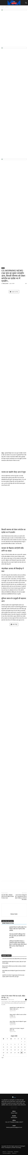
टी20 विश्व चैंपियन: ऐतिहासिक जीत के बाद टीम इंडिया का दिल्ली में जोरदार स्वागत (7, 896)
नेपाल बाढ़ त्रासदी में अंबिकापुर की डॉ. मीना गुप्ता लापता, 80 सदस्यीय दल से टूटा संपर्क (17, 935)
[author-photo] (14, 912)
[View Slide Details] (14, 629)
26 (11, 1052)
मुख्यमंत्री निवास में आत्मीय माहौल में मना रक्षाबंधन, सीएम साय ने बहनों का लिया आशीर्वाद (17, 928)
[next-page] (5, 951)
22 (21, 1050)
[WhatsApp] (12, 286)
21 (18, 1050)
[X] (6, 286)
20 (15, 1050)
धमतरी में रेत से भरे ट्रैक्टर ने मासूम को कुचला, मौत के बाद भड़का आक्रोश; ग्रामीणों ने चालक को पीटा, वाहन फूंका (13, 976)
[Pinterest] (9, 286)
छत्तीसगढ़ (7, 6)
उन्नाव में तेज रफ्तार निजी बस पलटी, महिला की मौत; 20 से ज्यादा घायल (14, 958)
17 (3, 1050)
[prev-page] (2, 951)
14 (18, 1047)
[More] (16, 286)
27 (15, 1052)
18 (7, 1050)
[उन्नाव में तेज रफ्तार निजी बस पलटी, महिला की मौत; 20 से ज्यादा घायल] (14, 988)
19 (11, 1050)
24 (3, 1052)
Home (2, 6)
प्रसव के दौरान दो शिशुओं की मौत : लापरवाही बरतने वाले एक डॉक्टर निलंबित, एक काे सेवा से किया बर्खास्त (21, 897)
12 (11, 1047)
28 (18, 1052)
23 (24, 1050)
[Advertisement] (14, 465)
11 (7, 1047)
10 (3, 1047)
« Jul (2, 1057)
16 (24, 1047)
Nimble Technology (16, 1147)
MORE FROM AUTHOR (8, 923)
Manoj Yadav (5, 283)
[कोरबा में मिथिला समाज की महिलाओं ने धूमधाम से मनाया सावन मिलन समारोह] (5, 1023)
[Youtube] (15, 1107)
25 (7, 1052)
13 (15, 1047)
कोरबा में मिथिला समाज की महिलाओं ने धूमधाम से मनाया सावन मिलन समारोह (13, 971)
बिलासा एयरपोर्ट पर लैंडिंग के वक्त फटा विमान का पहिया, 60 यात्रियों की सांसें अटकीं (14, 967)
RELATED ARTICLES (7, 921)
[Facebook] (2, 286)
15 (21, 1047)
